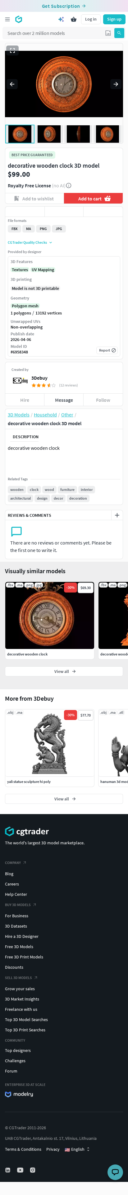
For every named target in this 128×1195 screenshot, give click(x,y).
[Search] (119, 33)
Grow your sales (20, 988)
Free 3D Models (19, 946)
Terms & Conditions (23, 1149)
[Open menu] (7, 19)
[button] (108, 33)
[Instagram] (33, 1170)
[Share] (103, 212)
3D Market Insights (22, 999)
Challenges (15, 1060)
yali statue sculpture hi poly (29, 781)
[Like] (24, 212)
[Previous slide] (12, 84)
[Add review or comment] (117, 515)
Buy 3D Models (18, 904)
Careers (12, 884)
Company (13, 862)
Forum (11, 1071)
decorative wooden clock (27, 654)
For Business (16, 916)
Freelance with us (21, 1009)
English (75, 1149)
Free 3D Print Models (24, 957)
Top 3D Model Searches (26, 1019)
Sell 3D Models (18, 977)
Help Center (16, 894)
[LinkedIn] (8, 1170)
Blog (9, 873)
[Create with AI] (61, 19)
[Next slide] (115, 84)
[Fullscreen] (12, 50)
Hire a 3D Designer (22, 936)
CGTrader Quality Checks (27, 242)
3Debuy (39, 378)
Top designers (18, 1050)
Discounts (14, 967)
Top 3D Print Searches (25, 1030)
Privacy (53, 1149)
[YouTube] (20, 1170)
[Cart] (74, 19)
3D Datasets (16, 926)
